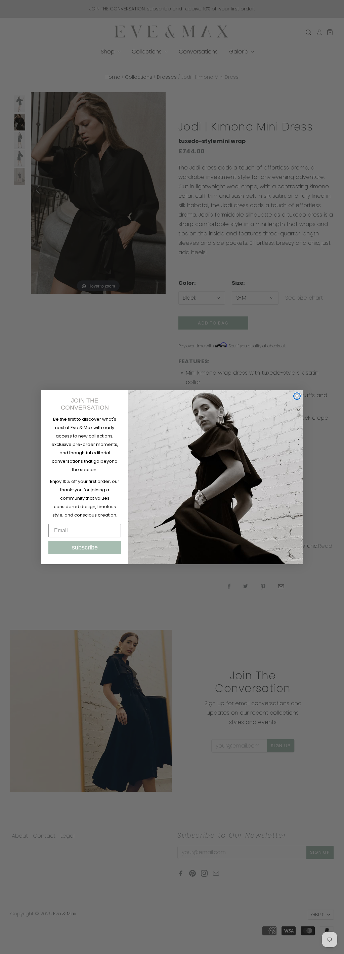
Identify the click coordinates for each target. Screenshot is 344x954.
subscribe (85, 547)
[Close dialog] (297, 396)
